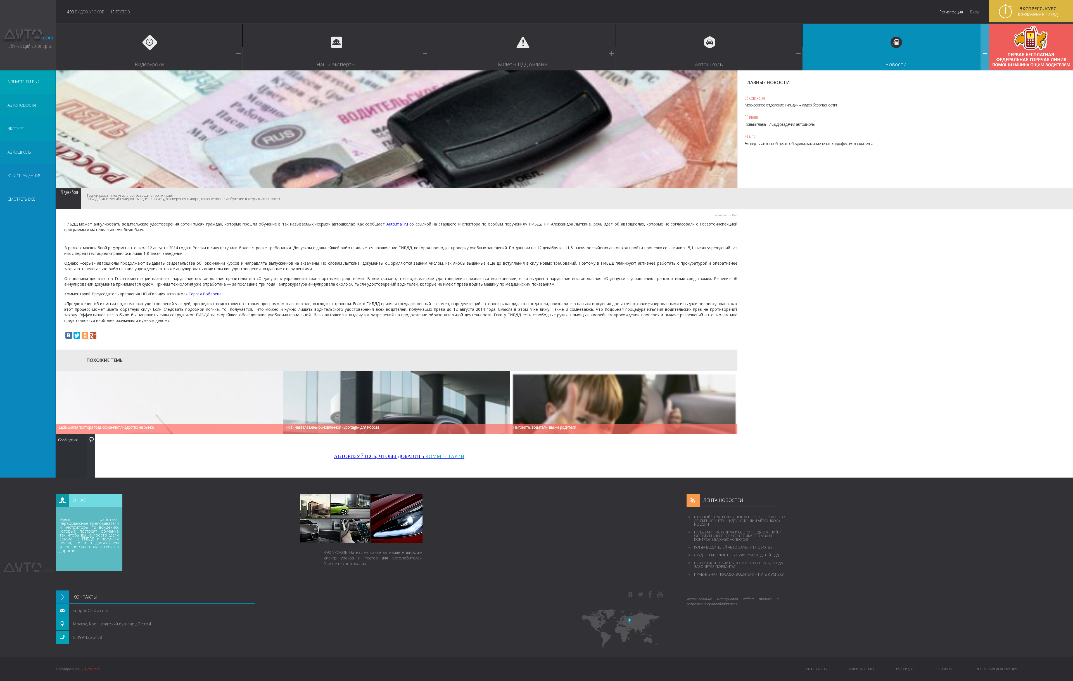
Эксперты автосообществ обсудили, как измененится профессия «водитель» (808, 139)
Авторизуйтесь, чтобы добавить (399, 456)
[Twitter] (76, 335)
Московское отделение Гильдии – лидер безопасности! (790, 101)
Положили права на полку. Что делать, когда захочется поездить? (738, 564)
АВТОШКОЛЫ (20, 152)
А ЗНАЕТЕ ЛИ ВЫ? (23, 81)
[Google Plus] (93, 335)
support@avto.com (90, 610)
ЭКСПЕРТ (16, 128)
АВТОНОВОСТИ (22, 105)
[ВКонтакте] (68, 335)
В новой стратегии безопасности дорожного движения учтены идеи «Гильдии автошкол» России (739, 520)
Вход (974, 12)
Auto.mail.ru (397, 224)
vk (630, 594)
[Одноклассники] (85, 335)
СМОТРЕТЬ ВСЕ (21, 199)
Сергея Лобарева (205, 293)
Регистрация (951, 12)
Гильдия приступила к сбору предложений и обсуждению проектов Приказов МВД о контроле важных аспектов (737, 536)
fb (650, 594)
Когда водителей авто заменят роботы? (733, 547)
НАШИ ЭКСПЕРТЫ (861, 669)
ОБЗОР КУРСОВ (816, 669)
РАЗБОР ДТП (904, 669)
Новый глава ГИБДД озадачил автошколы (779, 120)
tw (640, 594)
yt (660, 594)
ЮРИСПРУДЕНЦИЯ (24, 175)
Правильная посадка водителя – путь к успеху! (739, 574)
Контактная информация (997, 669)
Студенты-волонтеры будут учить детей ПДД (736, 554)
